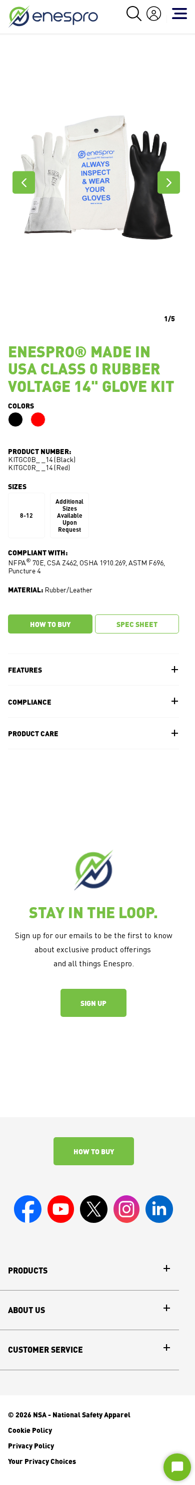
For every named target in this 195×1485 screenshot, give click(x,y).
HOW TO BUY (50, 623)
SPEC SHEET (137, 623)
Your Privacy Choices (42, 1461)
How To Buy (94, 1151)
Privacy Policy (31, 1445)
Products (28, 1270)
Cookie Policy (30, 1430)
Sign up (93, 1002)
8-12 (26, 515)
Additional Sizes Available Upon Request (70, 515)
